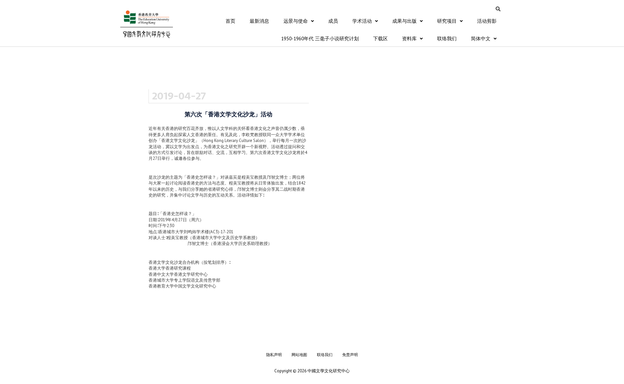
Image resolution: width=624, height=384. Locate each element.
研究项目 (447, 21)
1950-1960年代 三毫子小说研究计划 (320, 38)
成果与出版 (404, 21)
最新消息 (259, 21)
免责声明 (350, 354)
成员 (333, 21)
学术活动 (362, 21)
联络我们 (447, 38)
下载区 (380, 38)
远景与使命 (295, 21)
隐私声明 (274, 354)
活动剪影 (487, 21)
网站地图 (299, 354)
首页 (230, 21)
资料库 (409, 38)
